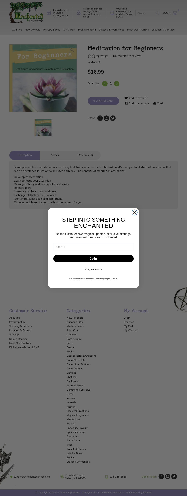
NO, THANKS (93, 269)
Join (93, 258)
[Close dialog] (134, 212)
